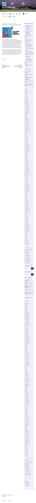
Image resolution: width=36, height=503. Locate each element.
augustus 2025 (27, 112)
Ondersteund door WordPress (6, 500)
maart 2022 (26, 180)
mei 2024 (26, 349)
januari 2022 (26, 184)
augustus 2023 (27, 152)
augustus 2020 (27, 212)
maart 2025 (26, 119)
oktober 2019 (27, 440)
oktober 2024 (27, 128)
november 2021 (27, 187)
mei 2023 (26, 370)
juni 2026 (26, 307)
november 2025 (27, 107)
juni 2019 (26, 235)
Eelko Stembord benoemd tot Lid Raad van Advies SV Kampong (29, 84)
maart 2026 (26, 100)
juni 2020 (26, 426)
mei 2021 (26, 198)
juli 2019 (26, 233)
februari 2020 (27, 433)
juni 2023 (26, 156)
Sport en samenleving (28, 44)
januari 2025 (26, 335)
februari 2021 (27, 203)
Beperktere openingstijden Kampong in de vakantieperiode (29, 78)
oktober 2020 (27, 208)
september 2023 (27, 363)
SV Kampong (8, 7)
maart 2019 (26, 240)
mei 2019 (26, 236)
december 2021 (27, 398)
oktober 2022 (27, 170)
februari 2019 (27, 454)
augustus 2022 (27, 173)
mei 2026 (26, 96)
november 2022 (27, 168)
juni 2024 (26, 135)
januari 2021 (26, 205)
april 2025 (26, 117)
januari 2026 (26, 103)
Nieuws (5, 59)
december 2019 (27, 224)
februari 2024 (27, 142)
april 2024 (26, 138)
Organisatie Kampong (28, 35)
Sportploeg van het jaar (29, 52)
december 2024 (27, 124)
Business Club (28, 42)
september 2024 (27, 342)
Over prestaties (27, 473)
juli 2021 (26, 194)
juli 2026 (26, 93)
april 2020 (26, 217)
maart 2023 (26, 161)
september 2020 (27, 210)
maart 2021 (26, 201)
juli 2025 (26, 114)
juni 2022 (26, 175)
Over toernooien (27, 262)
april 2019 (26, 238)
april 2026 (26, 98)
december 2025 (27, 105)
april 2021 (26, 412)
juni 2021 (26, 196)
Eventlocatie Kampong (29, 29)
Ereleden (27, 57)
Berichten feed (27, 482)
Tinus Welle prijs (28, 56)
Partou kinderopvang (29, 45)
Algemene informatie (28, 249)
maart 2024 (26, 140)
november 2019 (27, 226)
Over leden (26, 257)
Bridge (26, 63)
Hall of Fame (26, 50)
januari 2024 (26, 356)
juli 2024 (26, 133)
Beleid (27, 38)
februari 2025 (27, 121)
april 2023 (26, 159)
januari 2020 (26, 222)
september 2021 (27, 191)
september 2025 (27, 110)
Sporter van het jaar (29, 51)
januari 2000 (27, 243)
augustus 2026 (27, 91)
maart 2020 (26, 219)
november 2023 (27, 147)
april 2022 (26, 391)
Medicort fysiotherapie (29, 48)
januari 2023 (26, 377)
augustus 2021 (27, 405)
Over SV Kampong (27, 25)
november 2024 (27, 126)
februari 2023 (27, 163)
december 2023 (27, 145)
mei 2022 (26, 177)
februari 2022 (27, 182)
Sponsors (27, 41)
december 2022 (27, 166)
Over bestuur (27, 255)
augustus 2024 (27, 131)
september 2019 (27, 229)
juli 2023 (26, 154)
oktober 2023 (27, 149)
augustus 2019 (27, 231)
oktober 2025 (27, 321)
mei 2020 (26, 215)
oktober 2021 (27, 189)
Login (25, 480)
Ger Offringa (14, 23)
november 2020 (27, 419)
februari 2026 (27, 314)
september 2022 (27, 384)
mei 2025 (26, 328)
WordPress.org (27, 485)
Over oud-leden (27, 259)
